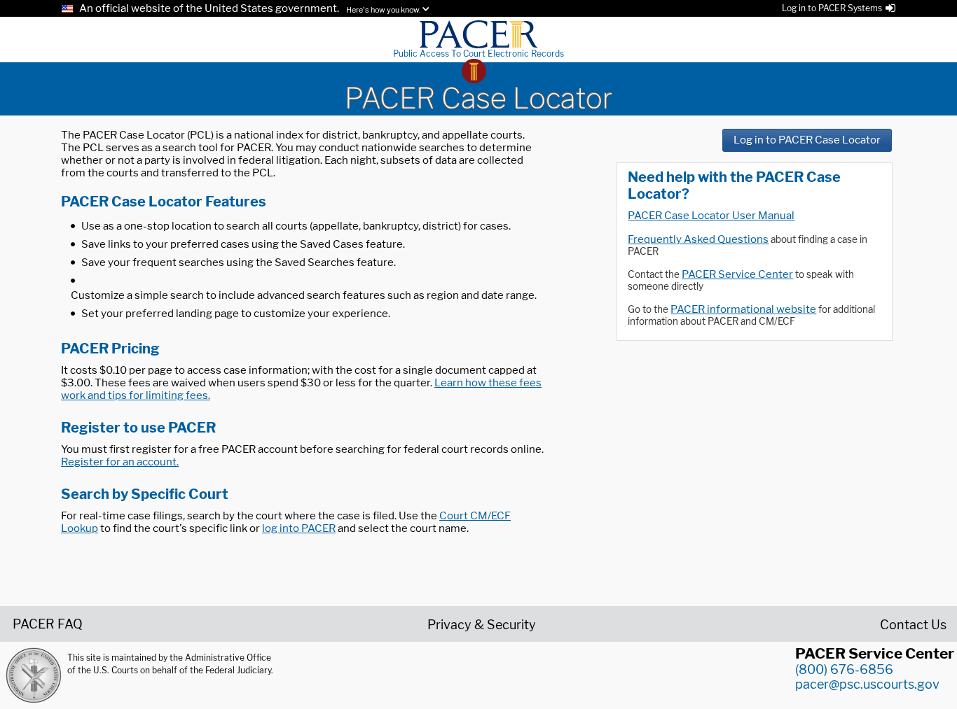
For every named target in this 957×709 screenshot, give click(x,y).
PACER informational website (743, 309)
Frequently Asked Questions (698, 239)
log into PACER (299, 528)
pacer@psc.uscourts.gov (867, 684)
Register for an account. (120, 462)
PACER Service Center (737, 274)
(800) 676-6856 (844, 669)
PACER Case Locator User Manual (711, 215)
